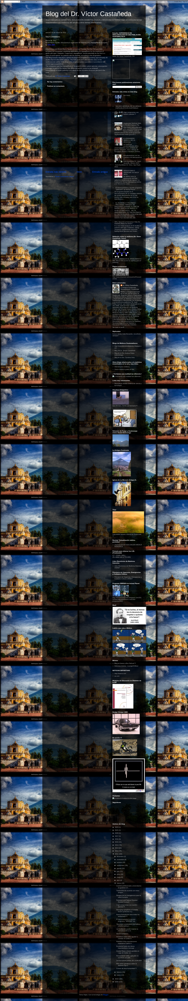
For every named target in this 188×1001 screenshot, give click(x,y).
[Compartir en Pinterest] (87, 76)
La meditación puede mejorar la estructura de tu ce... (127, 930)
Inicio (79, 172)
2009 (117, 982)
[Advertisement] (76, 153)
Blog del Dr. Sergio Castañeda (124, 350)
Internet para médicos (122, 367)
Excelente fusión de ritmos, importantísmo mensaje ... (126, 947)
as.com (116, 676)
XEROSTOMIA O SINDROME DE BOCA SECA (131, 172)
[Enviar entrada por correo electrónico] (74, 76)
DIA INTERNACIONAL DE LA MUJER (129, 960)
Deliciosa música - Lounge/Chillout (126, 666)
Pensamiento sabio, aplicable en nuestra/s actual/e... (127, 957)
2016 (117, 839)
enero (119, 975)
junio (118, 874)
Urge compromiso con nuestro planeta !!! (131, 113)
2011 (117, 854)
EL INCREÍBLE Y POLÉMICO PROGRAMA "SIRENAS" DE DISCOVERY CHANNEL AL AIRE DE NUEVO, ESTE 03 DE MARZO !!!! (126, 205)
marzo (119, 883)
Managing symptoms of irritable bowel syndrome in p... (127, 910)
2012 (117, 851)
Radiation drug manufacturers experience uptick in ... (126, 942)
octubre (119, 862)
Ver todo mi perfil (118, 327)
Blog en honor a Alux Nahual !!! (125, 663)
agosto (119, 868)
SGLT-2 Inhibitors (122, 934)
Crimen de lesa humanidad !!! (126, 968)
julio (118, 871)
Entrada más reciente (56, 172)
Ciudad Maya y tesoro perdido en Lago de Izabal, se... (127, 952)
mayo (119, 877)
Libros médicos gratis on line (124, 369)
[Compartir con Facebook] (85, 76)
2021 (117, 830)
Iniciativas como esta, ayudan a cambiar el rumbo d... (127, 937)
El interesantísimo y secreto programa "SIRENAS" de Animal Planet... (129, 188)
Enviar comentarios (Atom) (64, 176)
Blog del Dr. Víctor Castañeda (88, 13)
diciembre (120, 856)
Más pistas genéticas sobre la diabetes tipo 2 (126, 964)
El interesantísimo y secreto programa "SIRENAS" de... (126, 920)
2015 (117, 842)
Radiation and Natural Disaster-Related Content (127, 901)
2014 (117, 845)
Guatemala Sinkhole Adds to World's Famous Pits (132, 124)
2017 (117, 836)
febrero (119, 972)
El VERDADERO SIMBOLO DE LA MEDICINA (129, 140)
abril (118, 880)
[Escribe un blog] (81, 76)
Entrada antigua (100, 172)
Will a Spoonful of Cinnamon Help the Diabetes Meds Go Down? (127, 223)
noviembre (120, 859)
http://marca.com (120, 673)
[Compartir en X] (83, 76)
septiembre (121, 865)
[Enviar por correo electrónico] (79, 76)
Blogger (105, 995)
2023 (117, 827)
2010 (117, 979)
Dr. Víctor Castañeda (130, 285)
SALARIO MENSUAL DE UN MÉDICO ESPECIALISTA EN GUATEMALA (128, 107)
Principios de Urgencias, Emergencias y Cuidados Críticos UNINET (128, 578)
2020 (117, 833)
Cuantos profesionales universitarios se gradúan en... (128, 887)
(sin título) (126, 95)
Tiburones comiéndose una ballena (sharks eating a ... (128, 925)
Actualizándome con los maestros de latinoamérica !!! (132, 157)
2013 (117, 848)
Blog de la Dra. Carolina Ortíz (124, 357)
